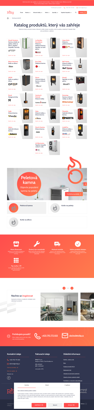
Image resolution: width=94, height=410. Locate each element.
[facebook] (9, 378)
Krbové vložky (37, 13)
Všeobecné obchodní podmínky (71, 374)
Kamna (27, 13)
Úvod (21, 13)
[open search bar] (75, 12)
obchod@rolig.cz (76, 335)
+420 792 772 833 (50, 335)
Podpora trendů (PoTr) (69, 367)
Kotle (46, 13)
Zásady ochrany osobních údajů (71, 377)
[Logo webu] (10, 12)
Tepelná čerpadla (65, 13)
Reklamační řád (67, 370)
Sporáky (54, 13)
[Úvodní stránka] (8, 18)
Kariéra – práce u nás (68, 360)
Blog (64, 363)
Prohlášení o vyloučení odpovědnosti (72, 381)
